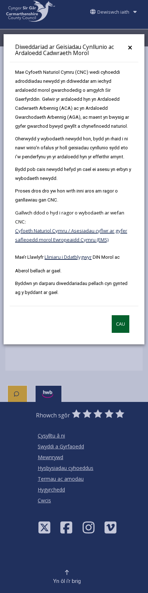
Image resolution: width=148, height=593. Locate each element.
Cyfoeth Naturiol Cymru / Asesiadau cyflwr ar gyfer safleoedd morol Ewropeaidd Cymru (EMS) (71, 235)
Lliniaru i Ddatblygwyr (68, 257)
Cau (120, 324)
